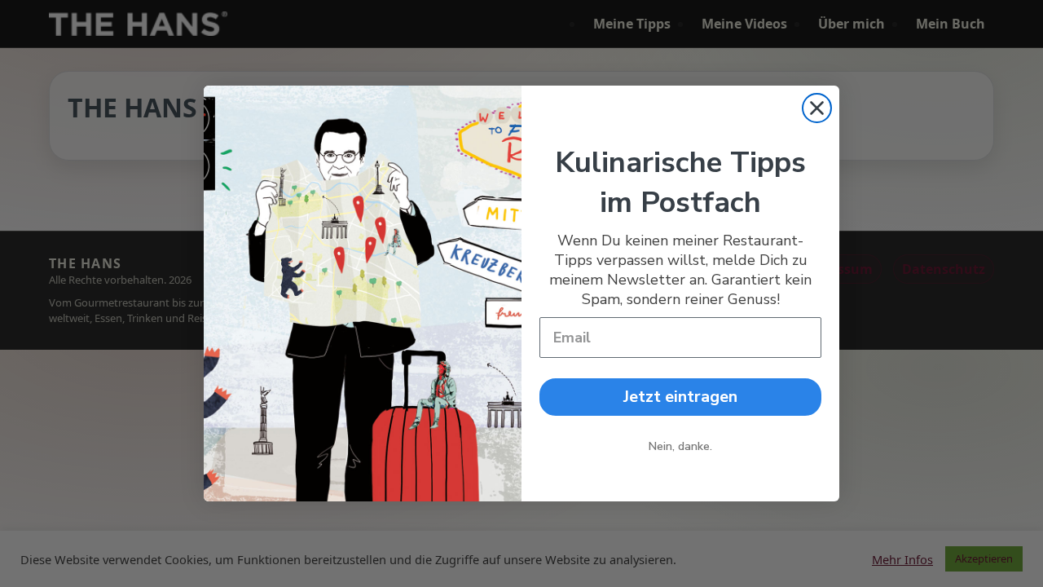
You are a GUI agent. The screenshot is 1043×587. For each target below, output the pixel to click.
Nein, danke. (680, 446)
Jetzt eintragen (680, 397)
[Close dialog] (817, 108)
